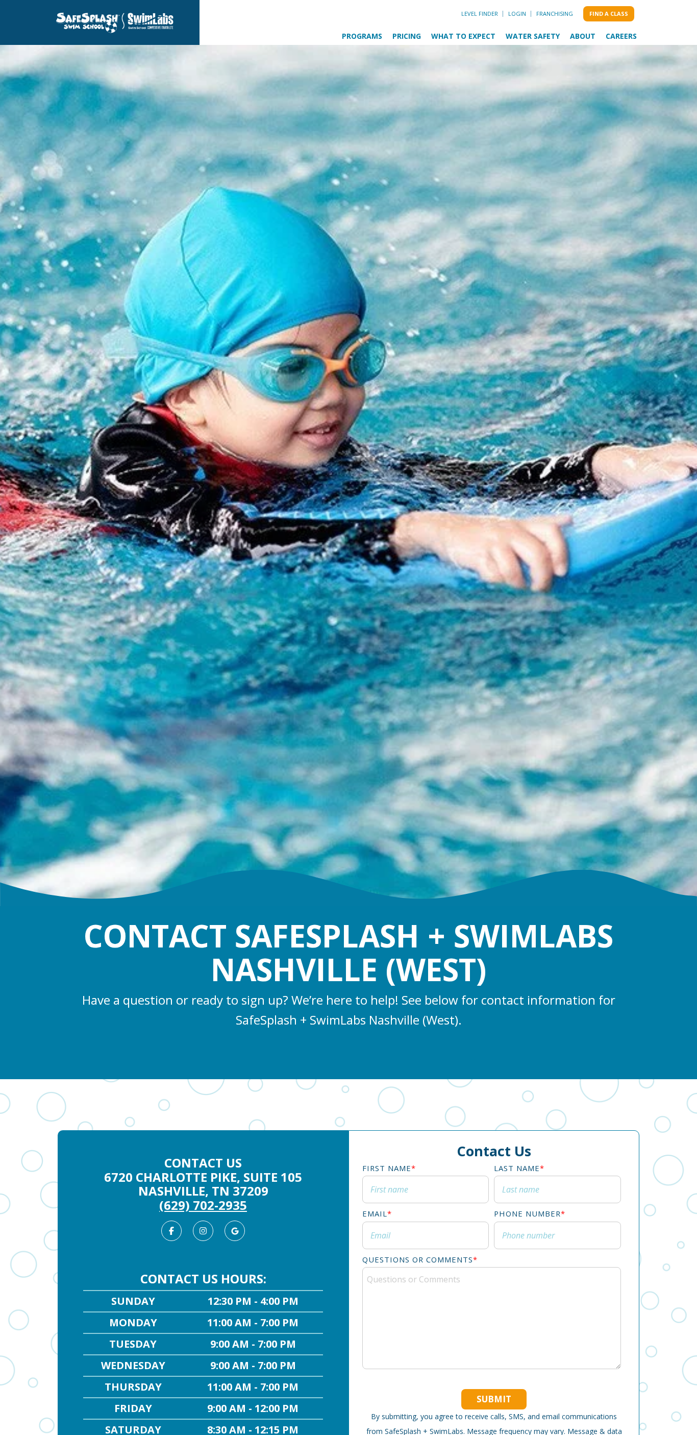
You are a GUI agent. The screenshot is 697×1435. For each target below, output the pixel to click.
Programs (362, 36)
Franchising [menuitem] (554, 13)
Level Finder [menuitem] (479, 13)
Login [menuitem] (517, 13)
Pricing (406, 36)
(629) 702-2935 (203, 1205)
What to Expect (463, 36)
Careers (621, 36)
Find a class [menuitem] (608, 13)
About (582, 36)
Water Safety (533, 36)
